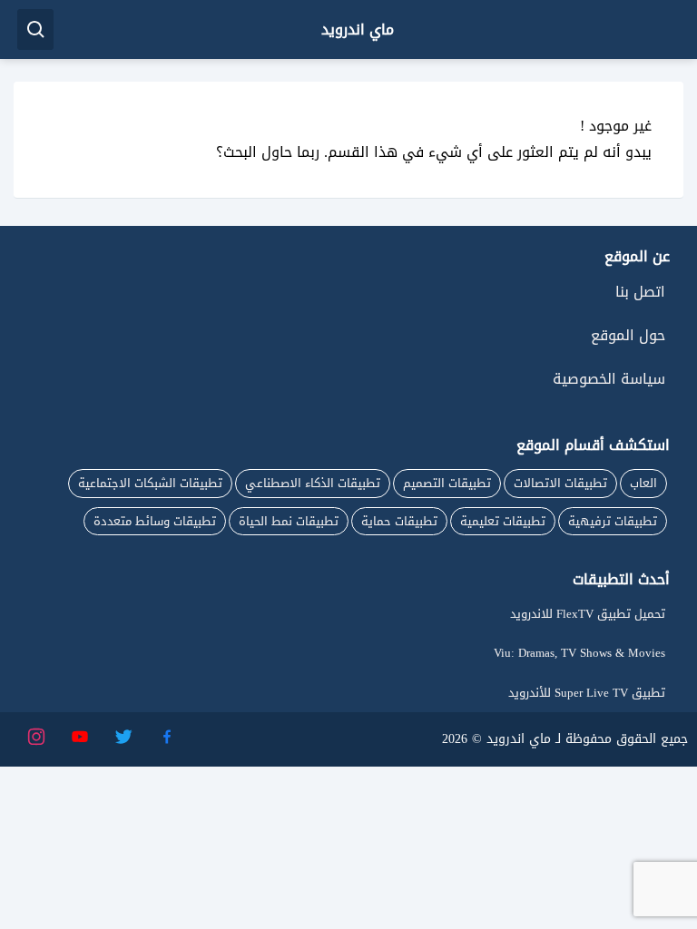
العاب (643, 483)
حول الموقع (628, 335)
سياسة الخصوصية (609, 379)
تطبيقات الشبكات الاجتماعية (150, 483)
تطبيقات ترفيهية (612, 521)
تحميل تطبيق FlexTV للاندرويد (587, 613)
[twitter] (123, 735)
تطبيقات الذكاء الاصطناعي (312, 483)
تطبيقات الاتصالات (560, 483)
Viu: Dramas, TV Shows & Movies (579, 652)
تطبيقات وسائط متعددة (154, 521)
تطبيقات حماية (399, 521)
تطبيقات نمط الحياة (289, 521)
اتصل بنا (640, 292)
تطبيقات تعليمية (502, 521)
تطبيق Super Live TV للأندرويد (586, 692)
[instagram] (35, 735)
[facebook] (166, 735)
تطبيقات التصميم (447, 483)
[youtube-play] (79, 735)
